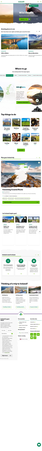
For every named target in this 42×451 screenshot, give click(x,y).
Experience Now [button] (7, 202)
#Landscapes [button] (11, 198)
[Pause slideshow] (29, 19)
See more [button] (21, 150)
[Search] (40, 1)
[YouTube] (31, 337)
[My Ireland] (38, 1)
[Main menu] (1, 1)
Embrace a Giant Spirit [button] (7, 102)
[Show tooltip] (12, 333)
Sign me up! (5, 355)
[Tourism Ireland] (21, 1)
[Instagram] (35, 334)
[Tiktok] (35, 337)
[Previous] (2, 231)
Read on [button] (10, 19)
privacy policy (7, 352)
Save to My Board (33, 5)
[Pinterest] (38, 334)
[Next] (39, 231)
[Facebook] (31, 334)
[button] (37, 31)
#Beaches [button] (5, 198)
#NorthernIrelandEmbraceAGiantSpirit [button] (22, 198)
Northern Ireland (10, 75)
